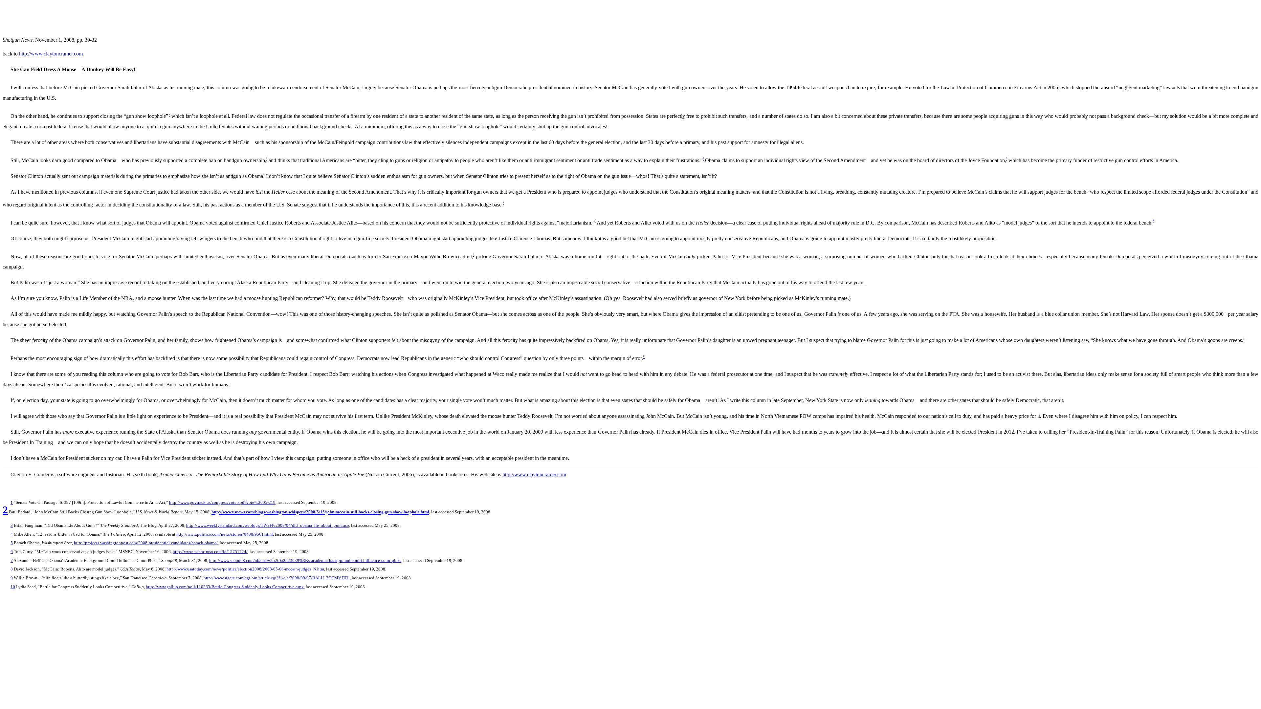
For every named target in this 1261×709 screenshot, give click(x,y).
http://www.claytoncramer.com (51, 53)
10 (13, 586)
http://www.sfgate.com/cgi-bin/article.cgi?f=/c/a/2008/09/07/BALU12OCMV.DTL (277, 577)
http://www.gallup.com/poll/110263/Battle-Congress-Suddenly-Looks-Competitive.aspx (225, 586)
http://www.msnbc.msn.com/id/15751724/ (210, 551)
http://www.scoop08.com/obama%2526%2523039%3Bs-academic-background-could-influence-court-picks (305, 560)
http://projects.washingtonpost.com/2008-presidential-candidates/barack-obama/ (146, 542)
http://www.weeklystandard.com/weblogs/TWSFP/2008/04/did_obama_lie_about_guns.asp (267, 525)
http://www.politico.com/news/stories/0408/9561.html (224, 534)
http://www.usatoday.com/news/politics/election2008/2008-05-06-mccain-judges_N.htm (245, 569)
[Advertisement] (122, 17)
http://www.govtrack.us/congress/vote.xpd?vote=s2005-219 (222, 502)
